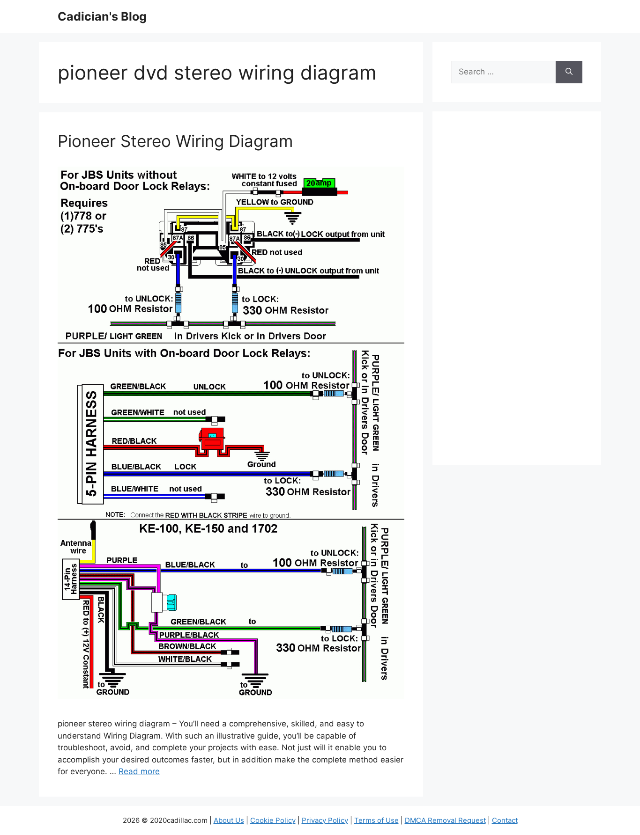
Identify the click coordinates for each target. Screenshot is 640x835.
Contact (505, 820)
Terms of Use (376, 820)
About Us (229, 820)
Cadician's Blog (102, 16)
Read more (139, 771)
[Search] (569, 72)
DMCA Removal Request (445, 820)
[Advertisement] (516, 294)
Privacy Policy (325, 820)
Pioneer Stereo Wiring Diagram (175, 141)
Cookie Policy (273, 820)
